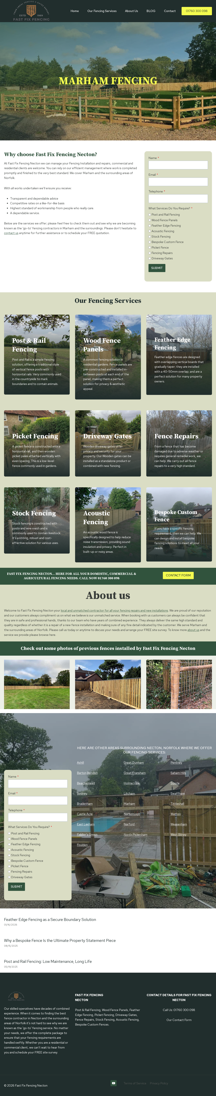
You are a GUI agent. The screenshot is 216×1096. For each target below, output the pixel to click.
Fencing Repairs (162, 253)
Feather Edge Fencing (166, 225)
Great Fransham (135, 773)
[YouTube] (114, 1083)
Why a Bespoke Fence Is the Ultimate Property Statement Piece (60, 940)
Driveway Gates (162, 258)
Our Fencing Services (102, 11)
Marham (129, 804)
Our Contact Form (179, 1020)
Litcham (129, 793)
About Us (131, 11)
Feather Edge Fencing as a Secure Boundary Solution (50, 919)
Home (75, 11)
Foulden (82, 845)
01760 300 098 (197, 11)
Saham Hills (178, 773)
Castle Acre (85, 814)
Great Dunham (134, 762)
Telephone (156, 191)
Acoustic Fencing (163, 231)
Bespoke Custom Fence (168, 242)
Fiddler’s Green (87, 834)
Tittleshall (177, 804)
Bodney (82, 793)
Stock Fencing (161, 236)
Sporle (175, 783)
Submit (157, 268)
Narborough (132, 814)
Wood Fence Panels (165, 220)
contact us (11, 233)
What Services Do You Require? (170, 208)
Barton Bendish (87, 773)
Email (153, 175)
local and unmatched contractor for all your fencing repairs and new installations (114, 610)
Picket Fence (160, 247)
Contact (170, 11)
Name (153, 158)
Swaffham (178, 793)
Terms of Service (135, 1083)
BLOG (150, 11)
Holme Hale (132, 783)
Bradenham (85, 804)
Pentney (176, 762)
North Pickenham (135, 834)
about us (193, 630)
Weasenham (179, 824)
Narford (129, 824)
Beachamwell (86, 783)
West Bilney (178, 834)
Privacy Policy (159, 1083)
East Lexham (85, 824)
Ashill (80, 762)
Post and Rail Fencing (166, 214)
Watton (176, 814)
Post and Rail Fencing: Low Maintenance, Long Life (48, 961)
